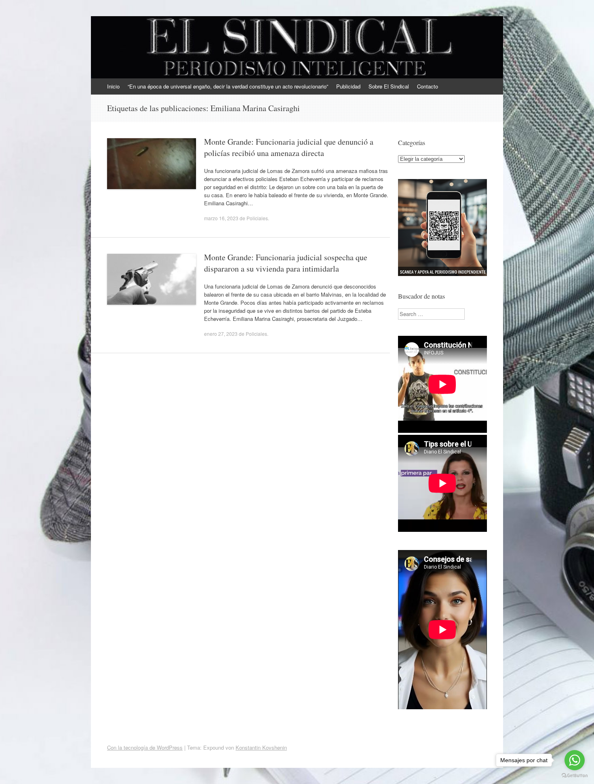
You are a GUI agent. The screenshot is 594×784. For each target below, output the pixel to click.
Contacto (427, 86)
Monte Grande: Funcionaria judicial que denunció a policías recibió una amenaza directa (288, 147)
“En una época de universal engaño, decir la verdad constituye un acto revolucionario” (228, 86)
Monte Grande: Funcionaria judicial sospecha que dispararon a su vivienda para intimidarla (285, 263)
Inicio (113, 86)
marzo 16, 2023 (221, 218)
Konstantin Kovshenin (261, 747)
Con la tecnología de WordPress (145, 747)
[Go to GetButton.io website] (575, 775)
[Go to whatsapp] (575, 760)
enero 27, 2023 (221, 333)
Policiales (257, 218)
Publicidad (348, 86)
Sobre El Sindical (389, 86)
